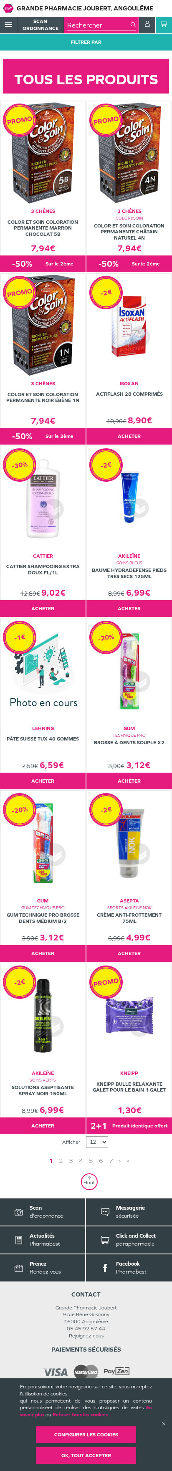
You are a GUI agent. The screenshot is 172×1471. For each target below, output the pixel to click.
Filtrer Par (86, 42)
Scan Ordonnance (40, 24)
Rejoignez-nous (86, 1336)
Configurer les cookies (86, 1435)
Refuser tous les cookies (80, 1415)
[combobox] (99, 25)
